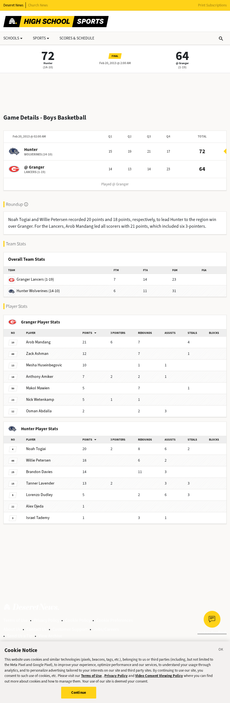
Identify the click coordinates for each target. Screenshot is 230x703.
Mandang (38, 342)
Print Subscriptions (212, 5)
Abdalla (39, 411)
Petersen (38, 460)
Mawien (38, 388)
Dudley (39, 494)
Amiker (39, 376)
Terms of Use (15, 620)
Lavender (40, 483)
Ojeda (34, 506)
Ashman (37, 353)
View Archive (50, 636)
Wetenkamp (40, 399)
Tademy (38, 517)
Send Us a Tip (20, 636)
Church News (38, 5)
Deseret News (13, 5)
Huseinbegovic (44, 365)
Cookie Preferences (114, 620)
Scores (76, 38)
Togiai (36, 448)
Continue (78, 692)
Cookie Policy (77, 620)
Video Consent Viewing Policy (159, 675)
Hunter (47, 63)
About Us (11, 629)
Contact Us (36, 629)
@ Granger (182, 63)
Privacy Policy (46, 620)
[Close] (221, 650)
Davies (39, 471)
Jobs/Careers (106, 629)
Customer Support (70, 629)
